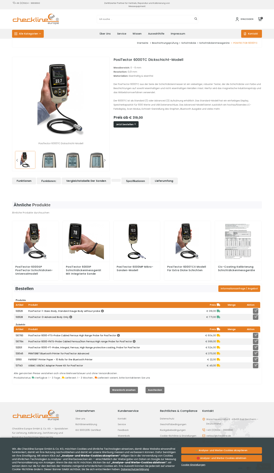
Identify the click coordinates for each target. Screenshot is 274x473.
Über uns (105, 33)
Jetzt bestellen (125, 124)
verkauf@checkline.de (218, 435)
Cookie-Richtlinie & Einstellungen (178, 435)
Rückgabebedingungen (173, 430)
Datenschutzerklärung (135, 469)
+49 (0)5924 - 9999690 (27, 3)
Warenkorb (124, 435)
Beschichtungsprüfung (165, 43)
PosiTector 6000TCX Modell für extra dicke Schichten (186, 268)
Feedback (123, 430)
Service (121, 33)
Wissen (137, 33)
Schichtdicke (188, 43)
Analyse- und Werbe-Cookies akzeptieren (222, 450)
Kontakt (253, 33)
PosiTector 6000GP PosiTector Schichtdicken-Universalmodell (34, 270)
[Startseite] (42, 418)
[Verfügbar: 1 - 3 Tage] (218, 311)
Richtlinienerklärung (86, 424)
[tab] (24, 181)
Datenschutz (167, 418)
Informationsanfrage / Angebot (239, 288)
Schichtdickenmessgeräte (214, 43)
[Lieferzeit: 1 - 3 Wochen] (218, 335)
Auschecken (155, 390)
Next (104, 160)
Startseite (142, 43)
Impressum (178, 33)
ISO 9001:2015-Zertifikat (88, 430)
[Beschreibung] (102, 311)
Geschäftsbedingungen (173, 424)
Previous (17, 160)
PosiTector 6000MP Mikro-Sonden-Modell (135, 268)
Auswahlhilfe (156, 33)
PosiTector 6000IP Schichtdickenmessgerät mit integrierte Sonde (83, 270)
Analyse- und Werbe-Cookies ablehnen (223, 458)
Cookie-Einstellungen (193, 464)
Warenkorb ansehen (124, 390)
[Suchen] (196, 19)
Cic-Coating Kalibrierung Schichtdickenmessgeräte (236, 268)
